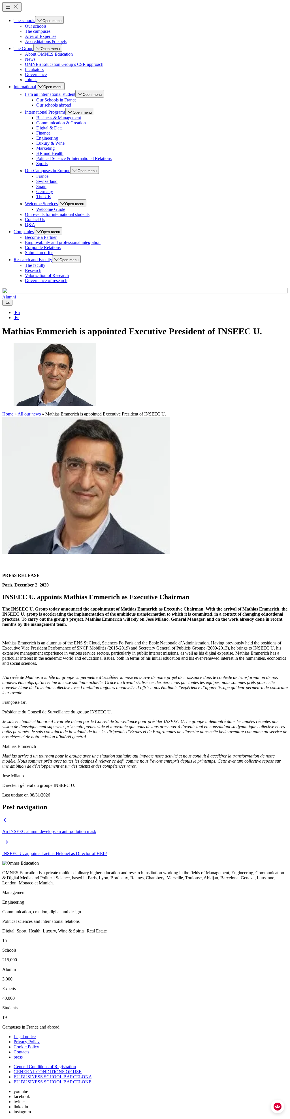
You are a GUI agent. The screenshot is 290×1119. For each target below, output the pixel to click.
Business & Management (58, 117)
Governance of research (46, 280)
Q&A (30, 224)
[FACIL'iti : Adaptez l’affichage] (277, 1106)
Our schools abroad (53, 105)
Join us (31, 79)
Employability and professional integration (63, 242)
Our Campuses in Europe (47, 170)
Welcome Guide (50, 209)
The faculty (35, 265)
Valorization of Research (47, 275)
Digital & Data (49, 127)
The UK (43, 196)
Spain (41, 186)
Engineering (47, 138)
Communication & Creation (61, 122)
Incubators (34, 69)
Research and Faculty (33, 259)
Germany (44, 191)
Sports (42, 163)
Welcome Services (41, 203)
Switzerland (46, 181)
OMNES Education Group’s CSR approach (64, 64)
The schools (24, 20)
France (42, 176)
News (30, 59)
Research (33, 270)
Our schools (35, 26)
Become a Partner (41, 237)
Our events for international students (57, 214)
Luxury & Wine (50, 143)
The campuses (37, 31)
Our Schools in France (56, 100)
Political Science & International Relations (74, 158)
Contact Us (35, 219)
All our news (29, 414)
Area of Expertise (40, 36)
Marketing (45, 148)
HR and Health (49, 153)
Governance (36, 74)
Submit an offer (39, 252)
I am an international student (50, 94)
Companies (24, 231)
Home (7, 414)
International (25, 86)
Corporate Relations (43, 247)
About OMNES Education (49, 54)
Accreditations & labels (46, 41)
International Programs (45, 112)
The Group (23, 48)
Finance (43, 133)
